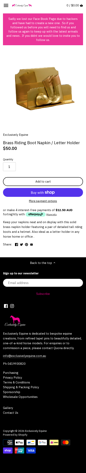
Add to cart (43, 181)
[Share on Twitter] (21, 244)
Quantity (8, 159)
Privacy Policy (12, 377)
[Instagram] (12, 305)
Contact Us (10, 413)
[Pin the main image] (26, 244)
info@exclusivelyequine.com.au (24, 356)
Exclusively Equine (15, 135)
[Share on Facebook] (16, 244)
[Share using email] (31, 244)
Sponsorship (11, 392)
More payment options (43, 201)
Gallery (8, 408)
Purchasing (10, 373)
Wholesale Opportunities (20, 397)
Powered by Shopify (15, 434)
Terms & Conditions (16, 382)
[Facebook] (6, 305)
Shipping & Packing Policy (21, 387)
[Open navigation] (6, 5)
